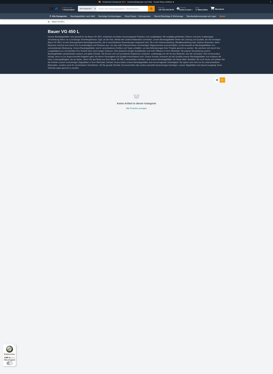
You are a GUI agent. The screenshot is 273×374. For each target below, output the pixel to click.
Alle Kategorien (59, 16)
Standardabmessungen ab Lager (201, 16)
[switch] (9, 363)
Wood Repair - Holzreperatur (138, 16)
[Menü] (14, 346)
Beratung (224, 16)
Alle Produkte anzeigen (136, 108)
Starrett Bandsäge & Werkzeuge (168, 16)
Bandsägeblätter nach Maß (83, 16)
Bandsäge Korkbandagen (109, 16)
